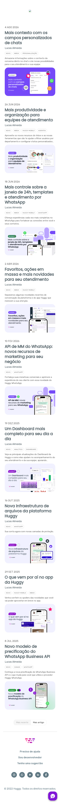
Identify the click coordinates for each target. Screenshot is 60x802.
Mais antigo (38, 722)
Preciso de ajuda (30, 751)
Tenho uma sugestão (30, 763)
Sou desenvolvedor (30, 757)
